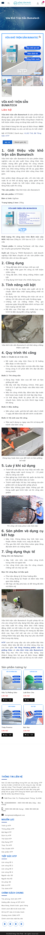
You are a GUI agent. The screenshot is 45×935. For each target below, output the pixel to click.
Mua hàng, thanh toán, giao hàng (15, 905)
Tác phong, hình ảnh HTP (11, 899)
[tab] (7, 142)
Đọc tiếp (8, 700)
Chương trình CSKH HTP (11, 915)
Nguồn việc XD (7, 875)
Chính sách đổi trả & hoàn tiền (13, 909)
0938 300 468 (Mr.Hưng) (14, 809)
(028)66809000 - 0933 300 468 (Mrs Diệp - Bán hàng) (21, 803)
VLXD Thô (28, 133)
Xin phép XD (6, 882)
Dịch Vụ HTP (6, 835)
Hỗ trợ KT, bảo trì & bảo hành (13, 912)
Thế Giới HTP (7, 839)
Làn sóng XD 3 (7, 869)
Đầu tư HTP (6, 885)
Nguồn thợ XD (7, 879)
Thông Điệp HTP (8, 829)
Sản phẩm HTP (7, 852)
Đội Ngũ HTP (7, 832)
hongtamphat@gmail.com (14, 815)
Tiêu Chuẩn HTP (8, 849)
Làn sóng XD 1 (7, 862)
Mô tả (7, 142)
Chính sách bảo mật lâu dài (12, 919)
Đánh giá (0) (20, 142)
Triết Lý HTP (6, 826)
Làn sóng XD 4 (7, 872)
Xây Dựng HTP (7, 842)
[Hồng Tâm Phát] (22, 3)
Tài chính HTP (7, 888)
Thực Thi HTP (7, 845)
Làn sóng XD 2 (7, 865)
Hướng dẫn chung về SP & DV (13, 902)
